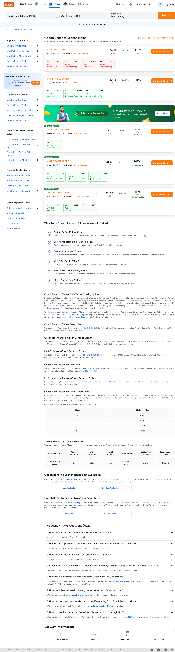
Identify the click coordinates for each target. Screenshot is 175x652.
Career (81, 650)
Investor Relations (111, 650)
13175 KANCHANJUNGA (90, 355)
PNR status (113, 382)
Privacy (65, 650)
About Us (101, 650)
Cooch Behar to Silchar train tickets (71, 317)
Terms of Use (73, 650)
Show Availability (161, 51)
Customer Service (90, 650)
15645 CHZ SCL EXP (91, 328)
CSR (120, 650)
